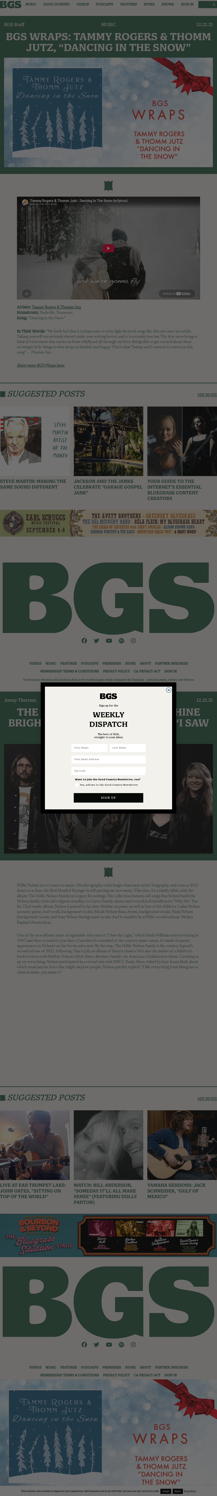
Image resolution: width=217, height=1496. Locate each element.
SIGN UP (108, 797)
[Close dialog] (168, 690)
